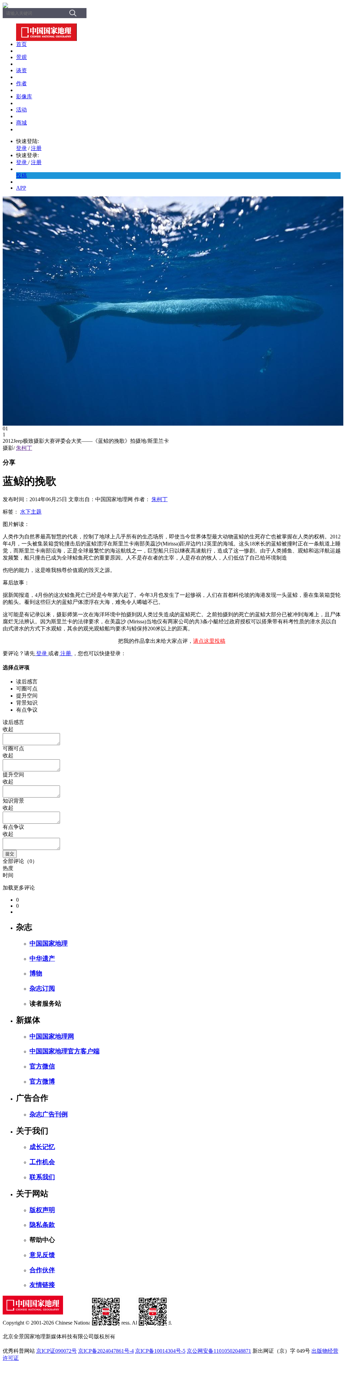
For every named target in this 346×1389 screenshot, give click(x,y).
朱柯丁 (24, 448)
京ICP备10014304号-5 (160, 1351)
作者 (21, 83)
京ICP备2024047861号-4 (106, 1351)
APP (21, 188)
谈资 (21, 70)
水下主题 (31, 512)
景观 (21, 57)
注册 (36, 148)
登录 (21, 148)
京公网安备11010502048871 (219, 1351)
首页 (21, 44)
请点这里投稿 (209, 641)
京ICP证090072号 (56, 1351)
